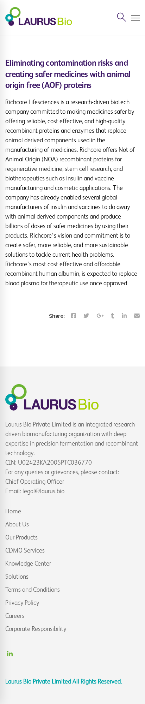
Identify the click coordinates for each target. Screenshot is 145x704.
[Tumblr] (112, 316)
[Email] (137, 316)
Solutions (17, 576)
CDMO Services (25, 550)
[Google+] (100, 316)
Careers (14, 615)
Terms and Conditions (32, 589)
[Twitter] (86, 316)
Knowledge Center (28, 563)
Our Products (21, 537)
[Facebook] (73, 316)
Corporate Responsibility (35, 628)
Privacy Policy (22, 602)
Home (13, 511)
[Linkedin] (124, 316)
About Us (17, 524)
